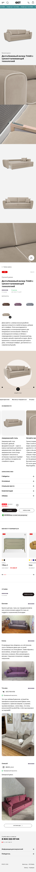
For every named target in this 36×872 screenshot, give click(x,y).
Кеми (30, 565)
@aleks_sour (10, 767)
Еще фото (31, 258)
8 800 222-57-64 (28, 2)
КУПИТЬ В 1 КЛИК (26, 510)
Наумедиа (31, 867)
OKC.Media (31, 864)
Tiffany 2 (5, 565)
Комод (3, 562)
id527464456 (10, 691)
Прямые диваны (7, 266)
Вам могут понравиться (19, 399)
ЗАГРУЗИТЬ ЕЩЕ (17, 825)
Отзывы (31, 399)
